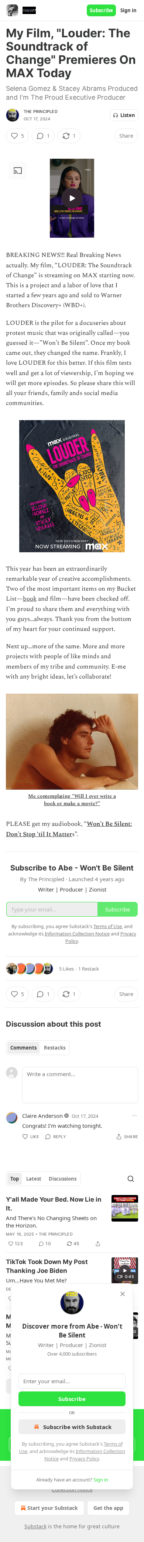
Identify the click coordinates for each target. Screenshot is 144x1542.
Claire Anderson (42, 1115)
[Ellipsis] (134, 1116)
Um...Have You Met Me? (36, 1280)
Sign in (128, 10)
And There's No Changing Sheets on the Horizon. (51, 1221)
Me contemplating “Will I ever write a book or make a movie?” (72, 799)
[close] (122, 1294)
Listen (127, 115)
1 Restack (88, 968)
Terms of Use (107, 926)
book (30, 599)
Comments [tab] (23, 1047)
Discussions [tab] (62, 1178)
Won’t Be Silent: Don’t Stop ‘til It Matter (69, 829)
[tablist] (38, 1047)
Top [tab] (14, 1178)
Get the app (108, 1507)
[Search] (130, 1178)
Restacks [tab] (54, 1047)
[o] (72, 198)
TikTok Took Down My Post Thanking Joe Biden (47, 1266)
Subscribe (101, 10)
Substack (35, 1526)
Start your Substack (52, 1507)
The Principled (41, 111)
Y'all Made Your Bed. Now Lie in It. (54, 1204)
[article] (72, 1221)
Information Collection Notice (77, 933)
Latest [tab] (33, 1178)
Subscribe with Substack (77, 1427)
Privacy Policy (84, 1458)
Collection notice (72, 1489)
